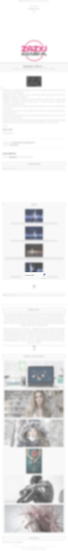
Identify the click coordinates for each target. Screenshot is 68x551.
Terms (45, 278)
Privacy (43, 278)
